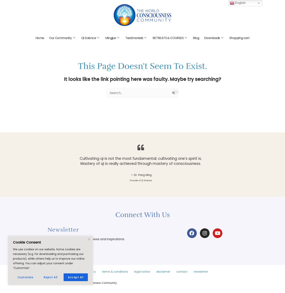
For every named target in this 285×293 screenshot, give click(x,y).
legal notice (142, 272)
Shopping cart (239, 38)
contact (181, 272)
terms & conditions (115, 272)
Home (39, 38)
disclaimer (163, 272)
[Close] (89, 239)
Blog (196, 38)
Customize (25, 277)
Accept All (75, 277)
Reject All (51, 277)
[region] (50, 260)
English (240, 2)
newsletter (201, 272)
